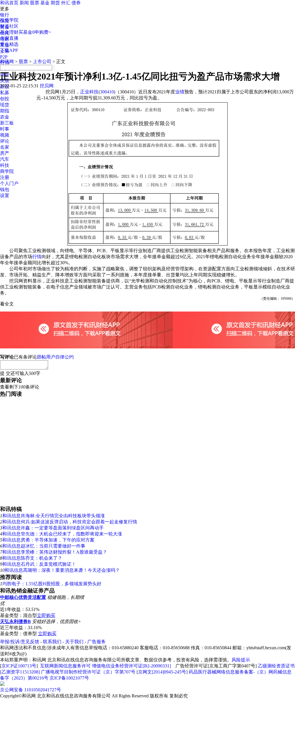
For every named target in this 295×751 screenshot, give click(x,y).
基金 (45, 2)
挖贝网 (47, 85)
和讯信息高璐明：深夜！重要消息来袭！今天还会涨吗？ (62, 570)
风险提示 (241, 659)
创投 (4, 98)
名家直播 (9, 38)
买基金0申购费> (34, 32)
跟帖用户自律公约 (55, 356)
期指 (4, 110)
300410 (107, 91)
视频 (4, 135)
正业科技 (89, 91)
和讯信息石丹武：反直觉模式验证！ (39, 564)
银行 (4, 14)
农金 (4, 116)
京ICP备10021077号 (69, 677)
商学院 (7, 171)
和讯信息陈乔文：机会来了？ (32, 558)
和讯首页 (9, 2)
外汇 (65, 2)
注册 (4, 177)
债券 (76, 2)
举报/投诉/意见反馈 (19, 641)
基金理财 (9, 32)
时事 (4, 129)
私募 (4, 92)
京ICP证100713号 (18, 665)
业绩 (179, 91)
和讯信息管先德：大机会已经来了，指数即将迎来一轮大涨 (62, 533)
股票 (34, 2)
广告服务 (96, 641)
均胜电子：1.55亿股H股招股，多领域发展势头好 (51, 583)
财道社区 (9, 26)
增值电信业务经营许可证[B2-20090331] (131, 665)
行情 (36, 256)
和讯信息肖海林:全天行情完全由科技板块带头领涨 (53, 515)
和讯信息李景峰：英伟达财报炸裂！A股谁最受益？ (54, 552)
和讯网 (7, 61)
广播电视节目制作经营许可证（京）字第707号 (88, 671)
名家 (4, 147)
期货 (55, 2)
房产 (4, 153)
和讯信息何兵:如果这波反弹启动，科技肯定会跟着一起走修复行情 (69, 521)
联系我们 (52, 641)
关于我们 (74, 641)
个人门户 (9, 183)
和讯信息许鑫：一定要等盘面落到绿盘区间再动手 (53, 527)
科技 (4, 165)
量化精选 (9, 44)
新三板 (7, 122)
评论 (4, 141)
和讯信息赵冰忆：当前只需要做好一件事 (43, 546)
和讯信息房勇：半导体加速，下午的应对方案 (48, 539)
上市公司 (42, 61)
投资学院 (9, 20)
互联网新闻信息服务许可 (65, 665)
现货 (4, 104)
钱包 (4, 189)
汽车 (4, 159)
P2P (3, 56)
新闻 (24, 2)
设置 (4, 195)
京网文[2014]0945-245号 (162, 671)
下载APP (9, 50)
